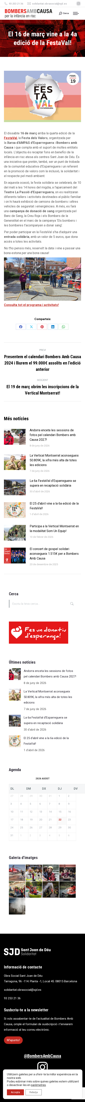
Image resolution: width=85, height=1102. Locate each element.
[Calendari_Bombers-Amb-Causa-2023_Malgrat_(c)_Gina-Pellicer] (34, 873)
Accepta (15, 1092)
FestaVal (10, 138)
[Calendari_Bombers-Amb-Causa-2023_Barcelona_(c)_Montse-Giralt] (67, 873)
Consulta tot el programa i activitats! (31, 305)
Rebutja (33, 1092)
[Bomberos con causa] (17, 889)
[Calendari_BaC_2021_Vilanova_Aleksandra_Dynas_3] (17, 906)
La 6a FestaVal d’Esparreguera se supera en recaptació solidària (53, 483)
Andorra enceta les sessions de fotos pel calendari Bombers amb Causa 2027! (53, 435)
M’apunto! (13, 1040)
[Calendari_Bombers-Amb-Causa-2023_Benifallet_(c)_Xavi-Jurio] (50, 873)
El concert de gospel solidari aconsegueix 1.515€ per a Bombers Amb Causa (54, 553)
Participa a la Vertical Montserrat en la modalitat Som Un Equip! (54, 528)
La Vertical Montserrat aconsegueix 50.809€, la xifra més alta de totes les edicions (54, 460)
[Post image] (15, 437)
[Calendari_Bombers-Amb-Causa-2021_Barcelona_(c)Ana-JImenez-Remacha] (50, 889)
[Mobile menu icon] (77, 13)
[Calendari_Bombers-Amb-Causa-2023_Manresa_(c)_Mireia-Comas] (17, 873)
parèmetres (38, 1085)
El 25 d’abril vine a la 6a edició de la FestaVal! (54, 506)
